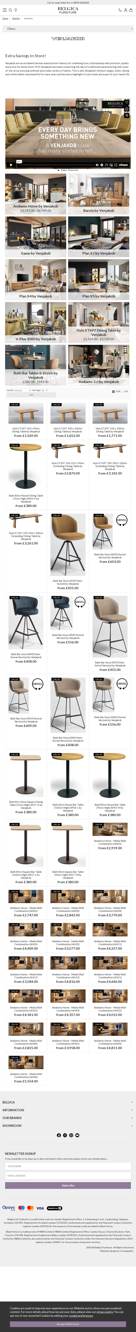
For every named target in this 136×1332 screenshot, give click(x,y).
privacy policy (105, 1312)
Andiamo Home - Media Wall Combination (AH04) (110, 909)
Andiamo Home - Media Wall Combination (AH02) (26, 909)
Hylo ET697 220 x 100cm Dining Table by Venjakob (110, 430)
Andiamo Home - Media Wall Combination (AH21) (110, 976)
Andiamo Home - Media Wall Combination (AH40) (26, 1042)
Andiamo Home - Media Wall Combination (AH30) (68, 1009)
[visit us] (15, 10)
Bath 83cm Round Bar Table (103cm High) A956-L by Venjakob (68, 807)
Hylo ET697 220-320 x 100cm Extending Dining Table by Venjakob (26, 536)
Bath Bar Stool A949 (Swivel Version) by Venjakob (68, 636)
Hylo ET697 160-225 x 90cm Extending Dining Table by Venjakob (68, 466)
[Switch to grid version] (113, 391)
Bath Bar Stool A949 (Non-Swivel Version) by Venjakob (25, 656)
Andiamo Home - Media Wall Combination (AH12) (26, 976)
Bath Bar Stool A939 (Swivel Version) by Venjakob (110, 556)
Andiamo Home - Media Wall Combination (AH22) (26, 1009)
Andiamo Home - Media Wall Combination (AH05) (26, 943)
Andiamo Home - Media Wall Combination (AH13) (68, 976)
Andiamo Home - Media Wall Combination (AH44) (26, 1075)
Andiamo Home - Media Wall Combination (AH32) (110, 1009)
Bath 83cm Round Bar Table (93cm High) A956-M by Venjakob (110, 807)
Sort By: (10, 390)
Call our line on (68, 2)
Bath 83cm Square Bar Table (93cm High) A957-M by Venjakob (68, 874)
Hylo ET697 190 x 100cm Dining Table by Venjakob (68, 430)
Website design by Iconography (116, 1250)
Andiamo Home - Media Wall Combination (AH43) (110, 1042)
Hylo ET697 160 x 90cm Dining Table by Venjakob (26, 430)
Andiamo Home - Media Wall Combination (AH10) (68, 943)
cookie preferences (81, 1315)
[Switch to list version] (122, 391)
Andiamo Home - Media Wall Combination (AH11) (110, 943)
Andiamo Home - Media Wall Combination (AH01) (110, 842)
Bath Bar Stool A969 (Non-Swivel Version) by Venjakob (67, 739)
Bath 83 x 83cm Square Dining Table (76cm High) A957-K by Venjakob (26, 804)
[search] (10, 10)
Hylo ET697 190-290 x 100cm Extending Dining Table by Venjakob (110, 466)
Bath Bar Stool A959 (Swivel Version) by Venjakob (26, 720)
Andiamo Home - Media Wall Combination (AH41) (68, 1042)
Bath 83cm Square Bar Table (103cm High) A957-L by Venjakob (26, 874)
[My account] (125, 10)
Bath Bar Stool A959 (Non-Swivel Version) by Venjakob (110, 664)
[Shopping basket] (131, 10)
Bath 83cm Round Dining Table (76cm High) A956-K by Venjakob (26, 498)
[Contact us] (120, 10)
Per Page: (36, 390)
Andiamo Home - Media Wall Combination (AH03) (68, 909)
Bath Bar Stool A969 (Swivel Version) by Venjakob (110, 719)
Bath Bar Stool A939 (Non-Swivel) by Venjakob (68, 582)
